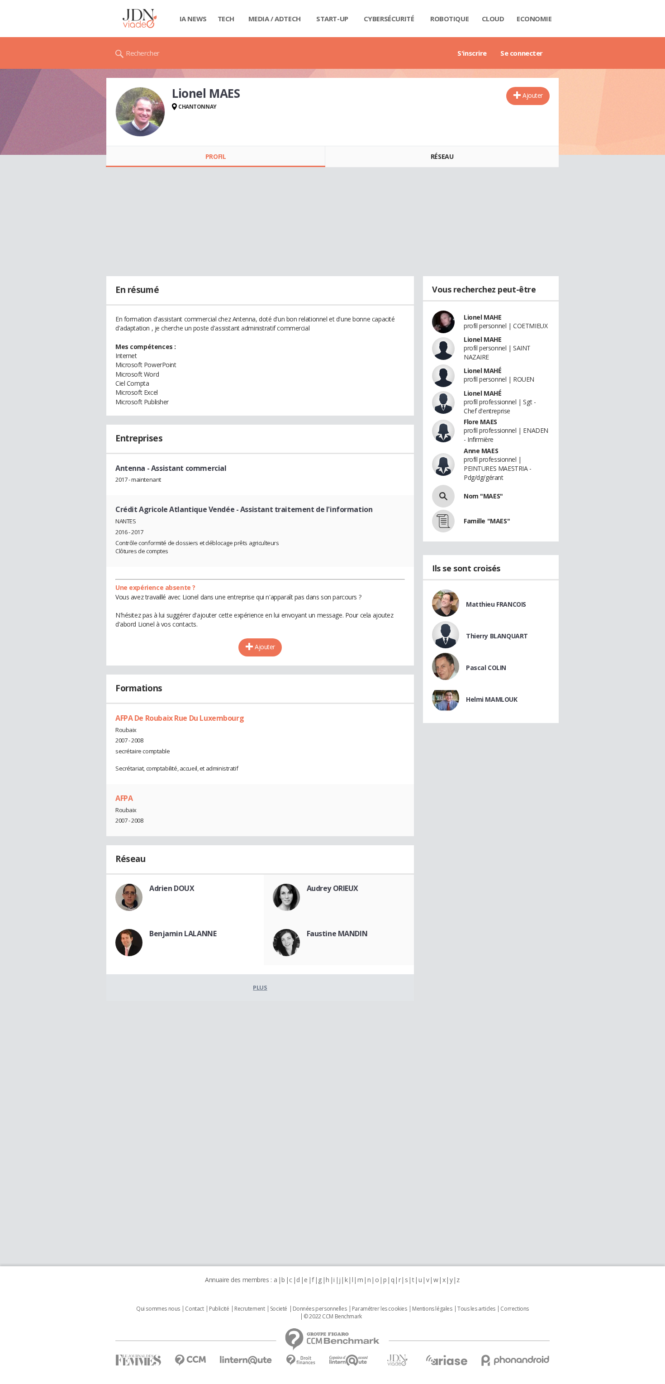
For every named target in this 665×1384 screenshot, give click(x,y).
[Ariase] (446, 1360)
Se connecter (521, 52)
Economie (534, 18)
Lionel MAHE (482, 317)
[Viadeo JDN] (397, 1360)
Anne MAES (481, 450)
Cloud (493, 18)
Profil (215, 156)
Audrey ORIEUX (333, 888)
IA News (193, 18)
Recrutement (249, 1309)
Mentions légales (432, 1309)
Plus (260, 987)
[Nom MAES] (443, 496)
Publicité (219, 1309)
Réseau (442, 156)
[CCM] (190, 1360)
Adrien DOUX (171, 888)
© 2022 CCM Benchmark (333, 1316)
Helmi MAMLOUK (492, 699)
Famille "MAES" (487, 521)
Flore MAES (480, 421)
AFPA (124, 798)
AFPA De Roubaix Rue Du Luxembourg (179, 718)
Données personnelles (320, 1309)
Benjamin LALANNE (182, 934)
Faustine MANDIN (337, 934)
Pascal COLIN (486, 667)
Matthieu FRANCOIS (496, 604)
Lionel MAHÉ (482, 370)
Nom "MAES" (483, 496)
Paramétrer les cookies (379, 1309)
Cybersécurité (389, 18)
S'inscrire (472, 52)
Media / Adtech (274, 18)
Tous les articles (476, 1309)
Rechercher (143, 52)
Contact (194, 1309)
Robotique (449, 18)
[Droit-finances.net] (300, 1360)
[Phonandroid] (515, 1360)
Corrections (514, 1309)
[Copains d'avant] (349, 1360)
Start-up (332, 18)
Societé (278, 1309)
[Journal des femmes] (138, 1360)
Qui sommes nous (158, 1309)
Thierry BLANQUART (497, 636)
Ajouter (532, 95)
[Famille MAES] (443, 521)
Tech (226, 18)
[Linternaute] (246, 1360)
